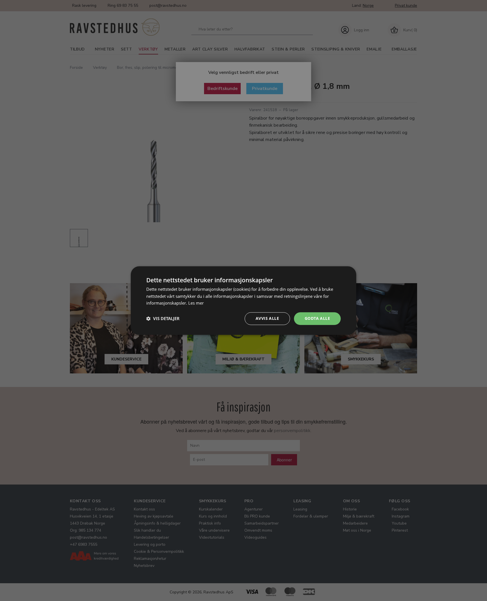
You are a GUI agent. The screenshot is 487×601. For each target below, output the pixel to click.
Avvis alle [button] (267, 318)
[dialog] (243, 300)
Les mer (196, 303)
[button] (163, 319)
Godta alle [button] (317, 318)
